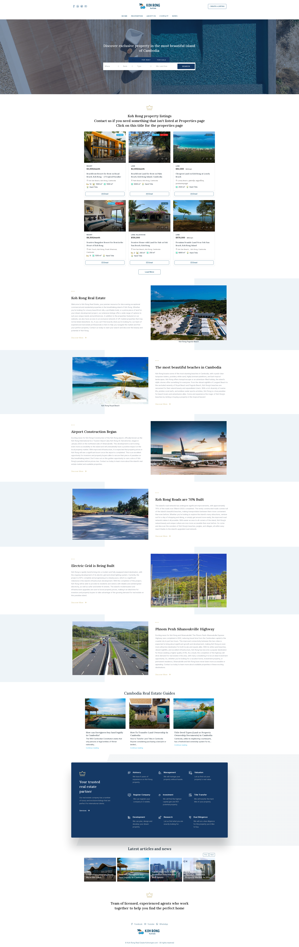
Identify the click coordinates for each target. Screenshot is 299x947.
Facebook (138, 924)
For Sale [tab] (161, 60)
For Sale (209, 135)
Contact (164, 16)
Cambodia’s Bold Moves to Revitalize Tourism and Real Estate (165, 874)
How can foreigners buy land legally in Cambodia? (132, 876)
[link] (105, 147)
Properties (137, 16)
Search (186, 66)
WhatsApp (163, 924)
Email (106, 194)
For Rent (120, 135)
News (174, 16)
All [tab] (133, 60)
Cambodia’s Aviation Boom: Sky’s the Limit (100, 876)
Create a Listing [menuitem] (217, 6)
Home (124, 16)
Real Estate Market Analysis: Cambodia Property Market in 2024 (197, 874)
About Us (151, 16)
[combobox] (112, 66)
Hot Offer (164, 135)
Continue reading (92, 748)
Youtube (150, 924)
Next (212, 855)
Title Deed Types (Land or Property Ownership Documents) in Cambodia (193, 734)
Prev (205, 855)
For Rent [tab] (146, 60)
